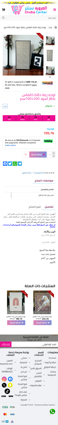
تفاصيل (49, 207)
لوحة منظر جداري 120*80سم (42, 317)
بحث (50, 27)
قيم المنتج (35, 207)
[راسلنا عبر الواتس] (48, 411)
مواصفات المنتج (44, 180)
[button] (46, 34)
